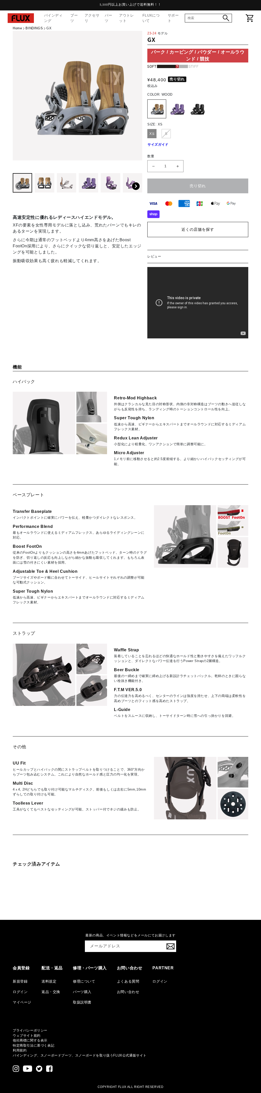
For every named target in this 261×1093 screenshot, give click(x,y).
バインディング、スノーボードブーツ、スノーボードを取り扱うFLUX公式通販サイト (80, 1055)
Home (17, 28)
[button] (136, 186)
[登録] (170, 946)
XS (151, 134)
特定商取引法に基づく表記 (33, 1045)
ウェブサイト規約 (27, 1035)
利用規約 (20, 1050)
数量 (150, 156)
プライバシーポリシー (30, 1030)
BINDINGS (34, 28)
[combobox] (205, 18)
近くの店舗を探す (197, 229)
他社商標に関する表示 (30, 1040)
